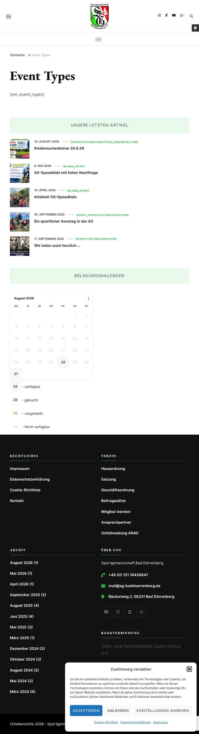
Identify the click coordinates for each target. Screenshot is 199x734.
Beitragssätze (113, 500)
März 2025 (19, 638)
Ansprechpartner (116, 522)
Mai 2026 (18, 573)
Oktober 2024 (22, 659)
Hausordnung (113, 468)
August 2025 (21, 605)
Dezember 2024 (24, 648)
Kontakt (17, 500)
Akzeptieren (86, 710)
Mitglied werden (115, 511)
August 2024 (21, 670)
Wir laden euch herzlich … (57, 245)
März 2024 (19, 691)
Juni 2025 (18, 616)
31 (16, 374)
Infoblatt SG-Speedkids (55, 197)
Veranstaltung (125, 142)
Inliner (68, 166)
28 (63, 362)
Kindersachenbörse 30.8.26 (59, 148)
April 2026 (19, 584)
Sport (80, 166)
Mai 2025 (18, 627)
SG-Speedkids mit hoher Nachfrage (66, 172)
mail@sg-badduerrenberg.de (134, 585)
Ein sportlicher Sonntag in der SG (63, 221)
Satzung (108, 479)
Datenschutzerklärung (135, 722)
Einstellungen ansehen (163, 710)
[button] (189, 669)
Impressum (160, 722)
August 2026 (21, 562)
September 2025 (25, 594)
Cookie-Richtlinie (106, 722)
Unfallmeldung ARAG (119, 533)
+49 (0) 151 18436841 (128, 575)
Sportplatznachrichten (91, 142)
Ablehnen (118, 710)
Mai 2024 (18, 681)
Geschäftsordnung (117, 490)
